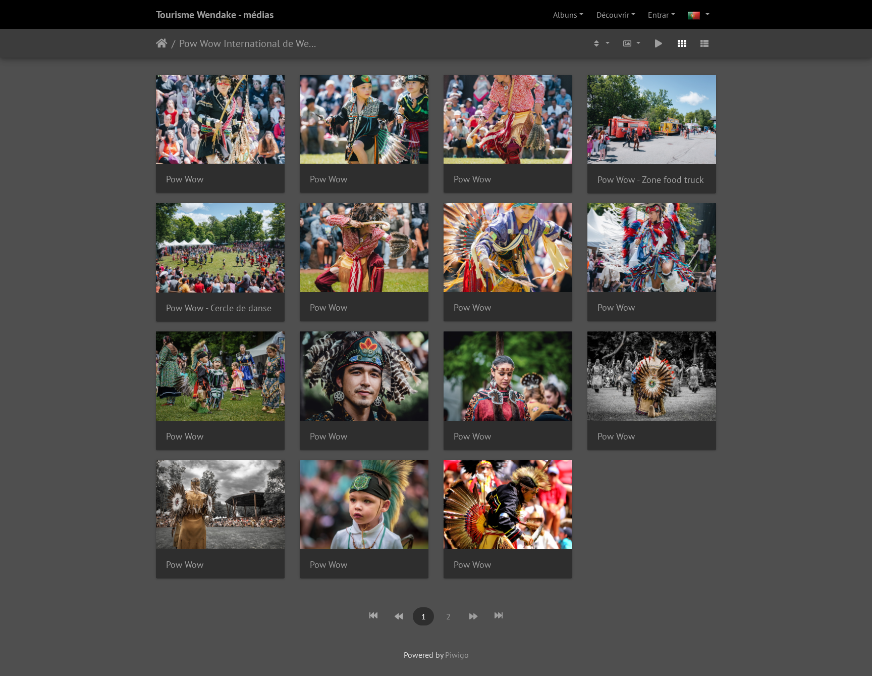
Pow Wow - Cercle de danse (218, 308)
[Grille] (681, 43)
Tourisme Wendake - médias (215, 14)
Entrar (658, 15)
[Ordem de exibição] (600, 43)
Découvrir (612, 15)
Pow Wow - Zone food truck (650, 179)
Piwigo (457, 655)
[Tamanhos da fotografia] (631, 43)
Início (162, 43)
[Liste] (704, 43)
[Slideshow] (658, 43)
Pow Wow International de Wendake (249, 43)
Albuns (565, 15)
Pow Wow (184, 179)
